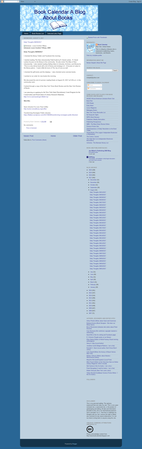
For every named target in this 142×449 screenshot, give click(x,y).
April (91, 279)
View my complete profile (94, 55)
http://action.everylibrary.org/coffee (35, 109)
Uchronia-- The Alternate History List (97, 143)
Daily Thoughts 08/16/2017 (98, 230)
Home (26, 33)
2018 (90, 175)
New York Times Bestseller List (96, 112)
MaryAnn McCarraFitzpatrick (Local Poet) (99, 360)
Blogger (74, 444)
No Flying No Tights (93, 115)
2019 (90, 172)
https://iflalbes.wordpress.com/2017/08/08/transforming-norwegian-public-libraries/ (51, 115)
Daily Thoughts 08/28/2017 (98, 200)
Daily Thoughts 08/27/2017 (98, 202)
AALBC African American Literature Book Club (100, 98)
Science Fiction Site (93, 126)
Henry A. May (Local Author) (95, 343)
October (93, 185)
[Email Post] (50, 121)
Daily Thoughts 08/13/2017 (98, 238)
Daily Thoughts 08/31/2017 (98, 192)
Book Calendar (102, 44)
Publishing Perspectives (94, 122)
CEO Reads (90, 103)
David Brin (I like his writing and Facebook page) (101, 335)
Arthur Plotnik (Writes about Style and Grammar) (101, 321)
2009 (90, 308)
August (92, 190)
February (93, 284)
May (91, 277)
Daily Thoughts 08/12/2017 (98, 240)
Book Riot (90, 101)
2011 (90, 303)
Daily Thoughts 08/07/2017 (98, 253)
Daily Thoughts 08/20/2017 (98, 220)
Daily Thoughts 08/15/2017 (98, 233)
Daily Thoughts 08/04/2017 (98, 261)
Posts (91, 85)
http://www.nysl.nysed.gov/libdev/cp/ (36, 97)
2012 (90, 300)
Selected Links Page (54, 33)
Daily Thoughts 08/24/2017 (98, 210)
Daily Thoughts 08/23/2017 (98, 212)
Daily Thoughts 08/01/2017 (98, 268)
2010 (90, 305)
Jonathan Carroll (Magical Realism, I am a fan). (101, 346)
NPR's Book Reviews (93, 117)
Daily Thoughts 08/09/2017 (33, 42)
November (93, 182)
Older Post (77, 136)
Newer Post (28, 136)
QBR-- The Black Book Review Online (98, 124)
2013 (90, 298)
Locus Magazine (91, 108)
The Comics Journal (93, 136)
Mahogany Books (92, 110)
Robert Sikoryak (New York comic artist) (99, 370)
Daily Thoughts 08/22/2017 (98, 215)
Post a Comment (31, 128)
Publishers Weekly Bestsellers (96, 119)
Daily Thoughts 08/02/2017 (98, 266)
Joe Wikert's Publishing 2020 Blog (100, 151)
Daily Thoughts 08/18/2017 (98, 225)
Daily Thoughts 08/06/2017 (98, 256)
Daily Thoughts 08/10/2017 (98, 246)
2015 (90, 293)
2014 (90, 295)
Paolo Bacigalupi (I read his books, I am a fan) (101, 368)
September (93, 187)
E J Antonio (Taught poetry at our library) (99, 337)
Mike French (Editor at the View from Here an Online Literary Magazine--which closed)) (102, 362)
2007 (90, 313)
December (93, 180)
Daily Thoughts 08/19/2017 (98, 223)
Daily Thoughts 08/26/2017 (98, 205)
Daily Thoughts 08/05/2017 (98, 258)
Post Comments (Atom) (39, 140)
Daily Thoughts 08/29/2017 (98, 197)
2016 (90, 290)
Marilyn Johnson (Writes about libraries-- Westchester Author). (99, 356)
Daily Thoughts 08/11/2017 (98, 243)
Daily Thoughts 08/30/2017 (98, 195)
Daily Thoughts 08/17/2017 (98, 228)
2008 (90, 311)
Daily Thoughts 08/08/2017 (98, 251)
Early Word (90, 105)
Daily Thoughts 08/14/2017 (98, 235)
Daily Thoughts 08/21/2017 (98, 217)
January (93, 287)
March (92, 282)
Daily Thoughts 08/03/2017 (98, 263)
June (92, 274)
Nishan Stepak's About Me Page (96, 63)
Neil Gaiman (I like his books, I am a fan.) (99, 366)
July (91, 272)
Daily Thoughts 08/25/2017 (98, 207)
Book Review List (38, 33)
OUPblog (92, 157)
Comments (92, 88)
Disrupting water (93, 152)
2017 (90, 177)
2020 (90, 170)
